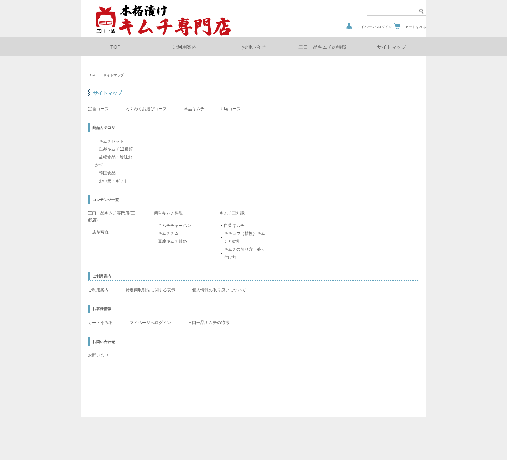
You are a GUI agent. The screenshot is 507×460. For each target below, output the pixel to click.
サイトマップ (391, 47)
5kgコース (233, 108)
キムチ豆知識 (232, 213)
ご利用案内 (184, 47)
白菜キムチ (234, 225)
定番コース (98, 108)
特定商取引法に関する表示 (150, 290)
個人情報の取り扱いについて (219, 290)
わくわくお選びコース (146, 108)
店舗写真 (100, 232)
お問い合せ (253, 47)
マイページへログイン (374, 27)
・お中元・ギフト (111, 181)
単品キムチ (194, 108)
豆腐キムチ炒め (172, 241)
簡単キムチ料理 (168, 213)
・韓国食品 (105, 173)
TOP (115, 47)
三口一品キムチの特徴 (322, 47)
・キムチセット (109, 141)
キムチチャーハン (174, 225)
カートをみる (415, 27)
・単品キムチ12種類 (114, 149)
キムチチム (168, 233)
